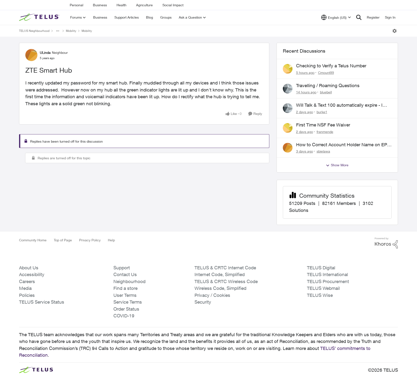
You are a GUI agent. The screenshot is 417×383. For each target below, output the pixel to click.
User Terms (125, 295)
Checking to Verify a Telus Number (331, 65)
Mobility (71, 31)
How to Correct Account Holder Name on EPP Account (343, 145)
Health (121, 5)
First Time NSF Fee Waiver (323, 124)
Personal (76, 5)
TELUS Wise (320, 295)
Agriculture (144, 5)
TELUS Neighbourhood (34, 31)
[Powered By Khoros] (386, 243)
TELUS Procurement (328, 281)
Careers (27, 281)
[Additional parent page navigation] (58, 31)
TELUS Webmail (323, 288)
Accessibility (31, 274)
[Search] (359, 17)
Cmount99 (326, 72)
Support (121, 267)
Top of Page (63, 240)
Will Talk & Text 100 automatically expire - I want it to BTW (339, 105)
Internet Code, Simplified (220, 274)
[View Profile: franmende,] (287, 128)
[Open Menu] (394, 31)
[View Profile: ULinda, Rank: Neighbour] (31, 55)
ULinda (45, 52)
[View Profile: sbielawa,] (287, 148)
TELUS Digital (321, 267)
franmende (325, 132)
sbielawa (323, 151)
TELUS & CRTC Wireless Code (226, 281)
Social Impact (172, 5)
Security (203, 302)
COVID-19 (123, 315)
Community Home (33, 240)
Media (25, 288)
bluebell (326, 92)
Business (100, 5)
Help (111, 240)
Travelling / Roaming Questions (328, 85)
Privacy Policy (90, 240)
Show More (339, 165)
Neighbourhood (129, 281)
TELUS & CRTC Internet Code (225, 267)
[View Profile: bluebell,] (287, 88)
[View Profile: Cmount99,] (287, 69)
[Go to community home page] (40, 17)
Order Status (126, 309)
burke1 (322, 112)
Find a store (125, 288)
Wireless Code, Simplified (220, 288)
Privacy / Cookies (212, 295)
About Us (28, 267)
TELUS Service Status (41, 302)
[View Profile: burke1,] (287, 108)
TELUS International (327, 274)
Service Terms (127, 302)
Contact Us (125, 274)
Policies (27, 295)
